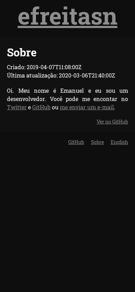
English (119, 142)
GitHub (41, 107)
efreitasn (67, 15)
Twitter (17, 107)
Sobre (97, 142)
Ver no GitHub (112, 121)
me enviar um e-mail (87, 107)
